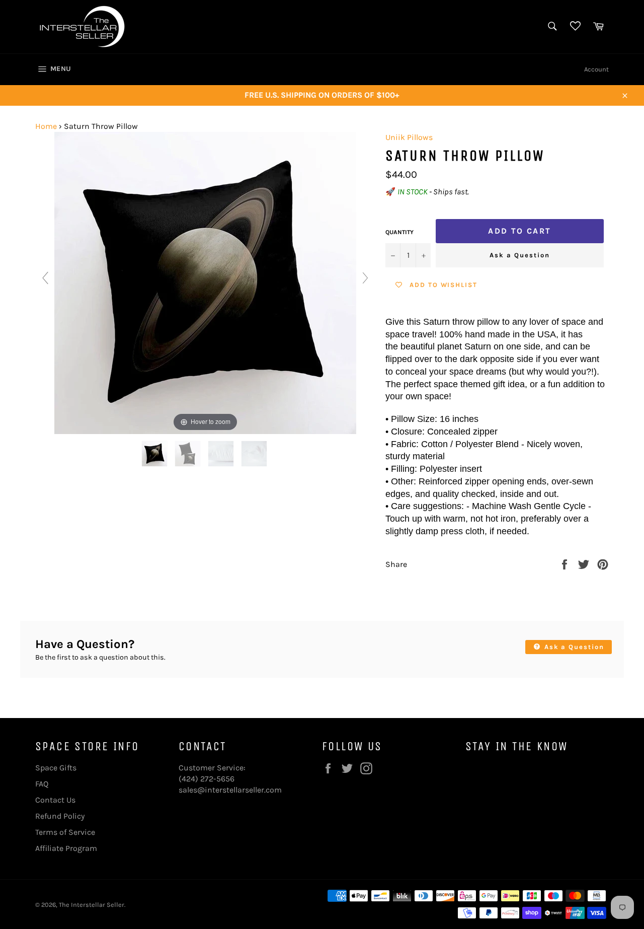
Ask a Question (519, 255)
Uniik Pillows (409, 137)
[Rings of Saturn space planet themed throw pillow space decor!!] (155, 453)
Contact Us (55, 800)
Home (46, 126)
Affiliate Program (66, 848)
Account (596, 69)
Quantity (399, 232)
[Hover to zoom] (205, 282)
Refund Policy (60, 816)
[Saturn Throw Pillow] (221, 453)
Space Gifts (55, 767)
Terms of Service (65, 832)
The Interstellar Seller (91, 904)
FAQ (41, 784)
